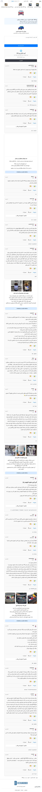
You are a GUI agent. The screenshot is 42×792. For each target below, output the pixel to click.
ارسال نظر (20, 46)
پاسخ (35, 77)
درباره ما (22, 790)
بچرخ (40, 1)
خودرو (29, 777)
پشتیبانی (25, 790)
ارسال (25, 77)
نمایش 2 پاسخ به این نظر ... (21, 126)
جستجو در (15, 1)
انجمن (31, 1)
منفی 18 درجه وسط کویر (21, 605)
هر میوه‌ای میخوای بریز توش (21, 158)
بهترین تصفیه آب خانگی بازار (21, 458)
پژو (26, 777)
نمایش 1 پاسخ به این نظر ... (21, 215)
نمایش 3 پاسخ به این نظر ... (21, 659)
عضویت (21, 60)
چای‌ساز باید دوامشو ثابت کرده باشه (21, 293)
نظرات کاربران (26, 1)
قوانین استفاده (17, 790)
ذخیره (30, 77)
